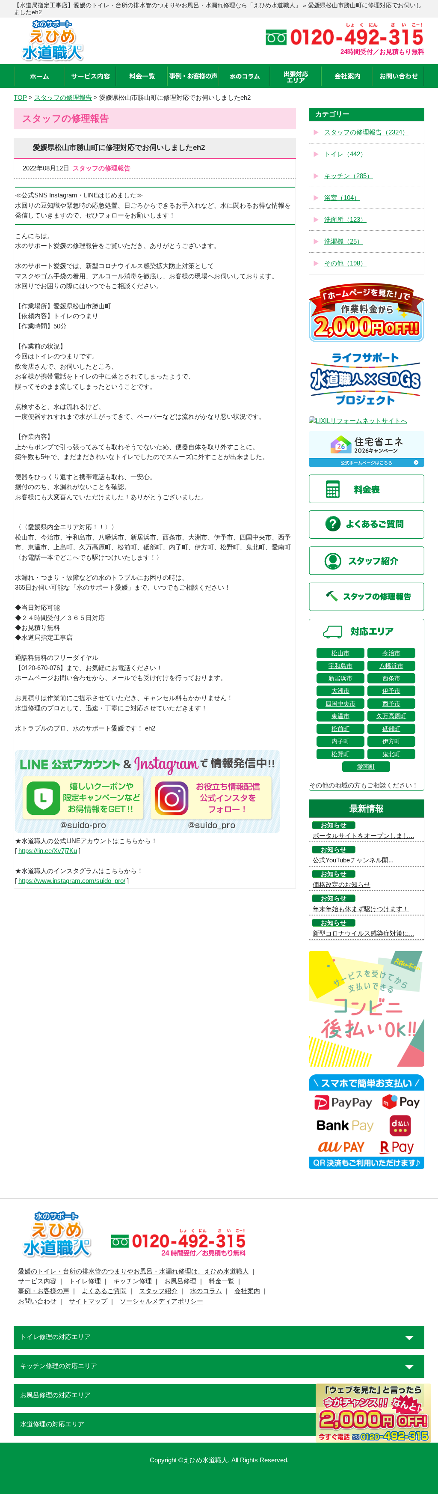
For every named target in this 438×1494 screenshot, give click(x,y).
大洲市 (340, 690)
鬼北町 (391, 754)
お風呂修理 (180, 1281)
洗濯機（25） (343, 241)
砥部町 (391, 728)
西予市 (391, 703)
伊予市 (391, 690)
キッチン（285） (348, 176)
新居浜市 (340, 678)
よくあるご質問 (104, 1291)
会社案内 (247, 1291)
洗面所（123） (345, 219)
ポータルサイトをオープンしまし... (363, 835)
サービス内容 (37, 1281)
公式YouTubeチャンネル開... (353, 860)
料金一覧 (221, 1281)
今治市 (391, 653)
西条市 (391, 678)
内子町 (340, 741)
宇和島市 (340, 665)
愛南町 (366, 766)
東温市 (340, 716)
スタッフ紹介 (158, 1291)
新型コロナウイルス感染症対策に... (363, 933)
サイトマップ (88, 1301)
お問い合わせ (37, 1301)
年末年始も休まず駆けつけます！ (361, 909)
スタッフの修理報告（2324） (366, 132)
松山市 (340, 653)
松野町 (340, 754)
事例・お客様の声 (43, 1291)
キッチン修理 (132, 1281)
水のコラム (206, 1291)
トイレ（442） (345, 154)
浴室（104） (342, 197)
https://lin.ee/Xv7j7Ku (47, 850)
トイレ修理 (85, 1281)
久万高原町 (391, 716)
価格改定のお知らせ (341, 884)
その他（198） (345, 263)
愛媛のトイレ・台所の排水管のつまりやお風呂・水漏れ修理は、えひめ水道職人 (133, 1271)
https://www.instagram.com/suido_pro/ (71, 880)
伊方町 (391, 741)
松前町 (340, 728)
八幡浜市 (391, 665)
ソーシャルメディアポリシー (161, 1301)
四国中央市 (340, 703)
